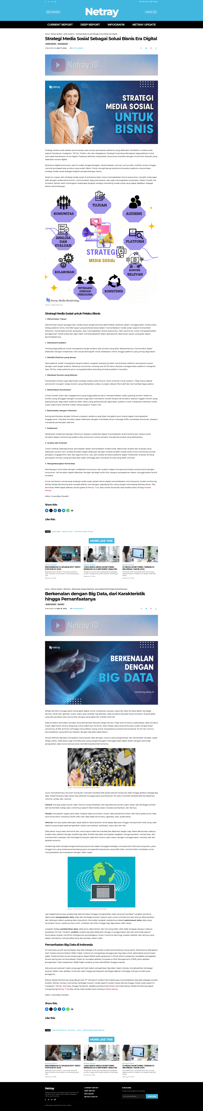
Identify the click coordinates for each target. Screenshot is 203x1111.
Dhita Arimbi (77, 48)
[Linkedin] (52, 2)
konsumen (56, 531)
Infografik (89, 1094)
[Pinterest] (151, 48)
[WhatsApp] (156, 48)
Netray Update (56, 34)
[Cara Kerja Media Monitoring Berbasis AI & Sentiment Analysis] (101, 554)
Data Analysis (69, 34)
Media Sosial (67, 531)
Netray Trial (93, 487)
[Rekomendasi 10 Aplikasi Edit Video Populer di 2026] (63, 554)
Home (47, 34)
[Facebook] (45, 2)
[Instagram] (48, 2)
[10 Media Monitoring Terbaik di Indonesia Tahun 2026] (140, 554)
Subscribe (152, 1096)
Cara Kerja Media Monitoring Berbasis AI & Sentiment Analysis (100, 568)
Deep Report (89, 1091)
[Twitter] (55, 2)
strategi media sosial (83, 531)
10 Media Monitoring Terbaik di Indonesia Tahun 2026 (138, 568)
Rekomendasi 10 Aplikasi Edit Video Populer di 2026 (62, 568)
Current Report (91, 1088)
